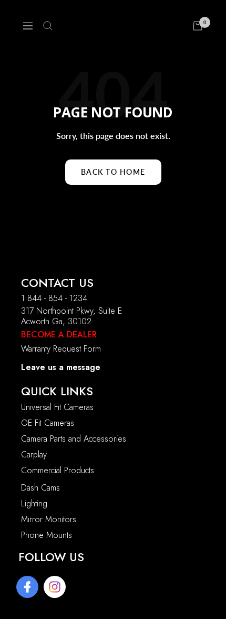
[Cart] (197, 26)
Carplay (34, 454)
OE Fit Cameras (47, 423)
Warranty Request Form (61, 349)
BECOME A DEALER (59, 334)
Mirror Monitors (48, 519)
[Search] (48, 26)
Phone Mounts (46, 535)
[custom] (27, 587)
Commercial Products (57, 470)
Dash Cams (40, 488)
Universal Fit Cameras (57, 407)
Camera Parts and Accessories (73, 439)
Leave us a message (60, 367)
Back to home (113, 171)
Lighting (34, 503)
